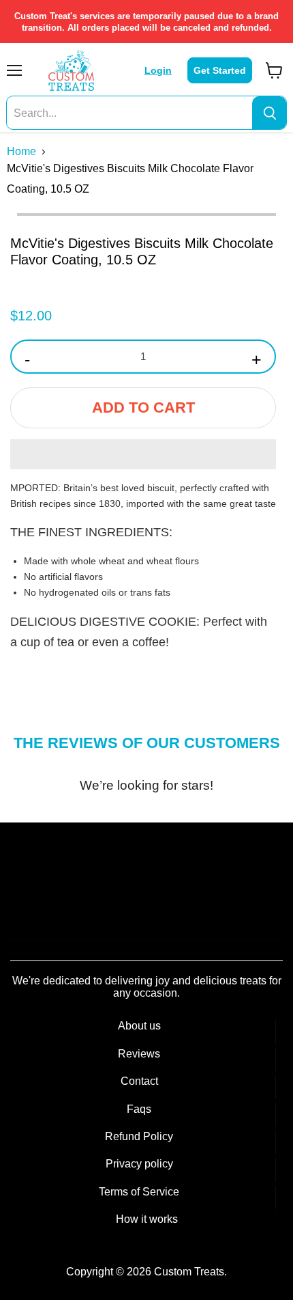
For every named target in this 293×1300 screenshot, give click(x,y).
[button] (143, 454)
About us (139, 1026)
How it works (147, 1219)
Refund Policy (139, 1136)
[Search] (269, 113)
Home (21, 151)
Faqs (139, 1109)
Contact (139, 1081)
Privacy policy (139, 1164)
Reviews (139, 1054)
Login (158, 70)
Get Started (220, 70)
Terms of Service (139, 1192)
